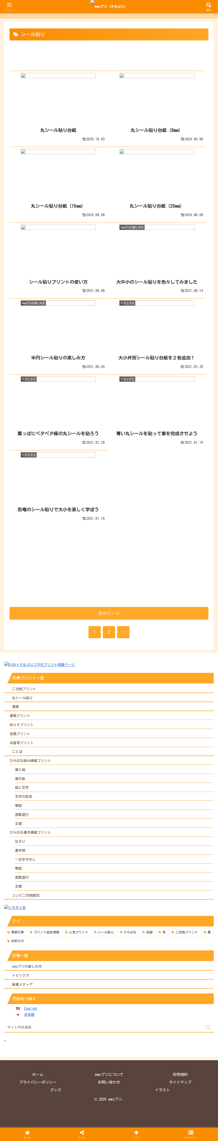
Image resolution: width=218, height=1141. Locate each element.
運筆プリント (20, 716)
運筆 (15, 706)
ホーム (37, 1074)
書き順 (20, 850)
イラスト (162, 1090)
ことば (17, 751)
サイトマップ (180, 1082)
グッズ (55, 1090)
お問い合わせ (109, 1082)
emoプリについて (109, 1074)
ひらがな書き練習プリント (30, 832)
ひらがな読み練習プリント (30, 760)
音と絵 (20, 769)
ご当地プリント (24, 689)
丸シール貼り (22, 698)
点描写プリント (22, 743)
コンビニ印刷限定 (26, 895)
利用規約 (180, 1074)
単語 (18, 805)
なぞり (20, 841)
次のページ (109, 613)
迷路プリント (20, 734)
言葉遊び (22, 814)
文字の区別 (23, 796)
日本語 (29, 1014)
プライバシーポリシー (37, 1082)
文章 (18, 823)
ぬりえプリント (22, 725)
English (30, 1008)
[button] (208, 1027)
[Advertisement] (109, 563)
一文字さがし (25, 859)
